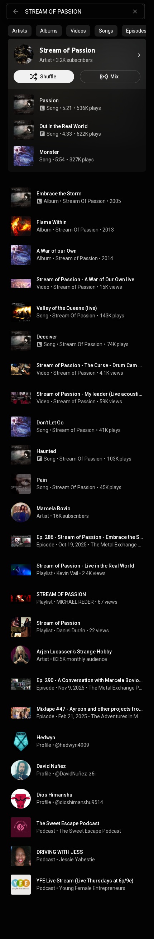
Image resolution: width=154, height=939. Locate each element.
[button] (23, 104)
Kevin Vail (67, 573)
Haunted (46, 451)
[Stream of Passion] (24, 54)
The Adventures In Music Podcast (117, 716)
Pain (42, 480)
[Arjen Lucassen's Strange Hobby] (80, 655)
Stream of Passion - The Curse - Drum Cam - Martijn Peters (90, 365)
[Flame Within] (80, 226)
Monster (49, 152)
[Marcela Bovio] (80, 512)
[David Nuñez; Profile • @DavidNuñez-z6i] (80, 770)
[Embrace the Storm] (80, 197)
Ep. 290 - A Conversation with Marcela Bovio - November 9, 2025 (90, 680)
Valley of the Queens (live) (67, 308)
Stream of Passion (77, 258)
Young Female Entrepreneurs (92, 888)
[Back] (15, 11)
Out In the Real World (63, 126)
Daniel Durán (71, 630)
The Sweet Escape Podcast (90, 831)
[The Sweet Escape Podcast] (80, 827)
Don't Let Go (50, 422)
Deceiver (47, 337)
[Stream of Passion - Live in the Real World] (80, 569)
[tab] (20, 31)
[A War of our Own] (80, 254)
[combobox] (84, 11)
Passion (49, 100)
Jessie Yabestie (77, 859)
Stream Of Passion (84, 201)
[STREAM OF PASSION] (80, 598)
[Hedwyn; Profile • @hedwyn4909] (80, 741)
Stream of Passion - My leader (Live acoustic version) (90, 394)
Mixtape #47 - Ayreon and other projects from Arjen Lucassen (90, 709)
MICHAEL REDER (75, 602)
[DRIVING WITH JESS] (80, 856)
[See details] (139, 55)
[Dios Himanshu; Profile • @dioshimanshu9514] (80, 798)
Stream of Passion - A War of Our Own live (85, 279)
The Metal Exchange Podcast (117, 545)
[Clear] (135, 11)
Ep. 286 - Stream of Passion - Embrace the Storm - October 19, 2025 (90, 537)
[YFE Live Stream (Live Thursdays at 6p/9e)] (80, 884)
